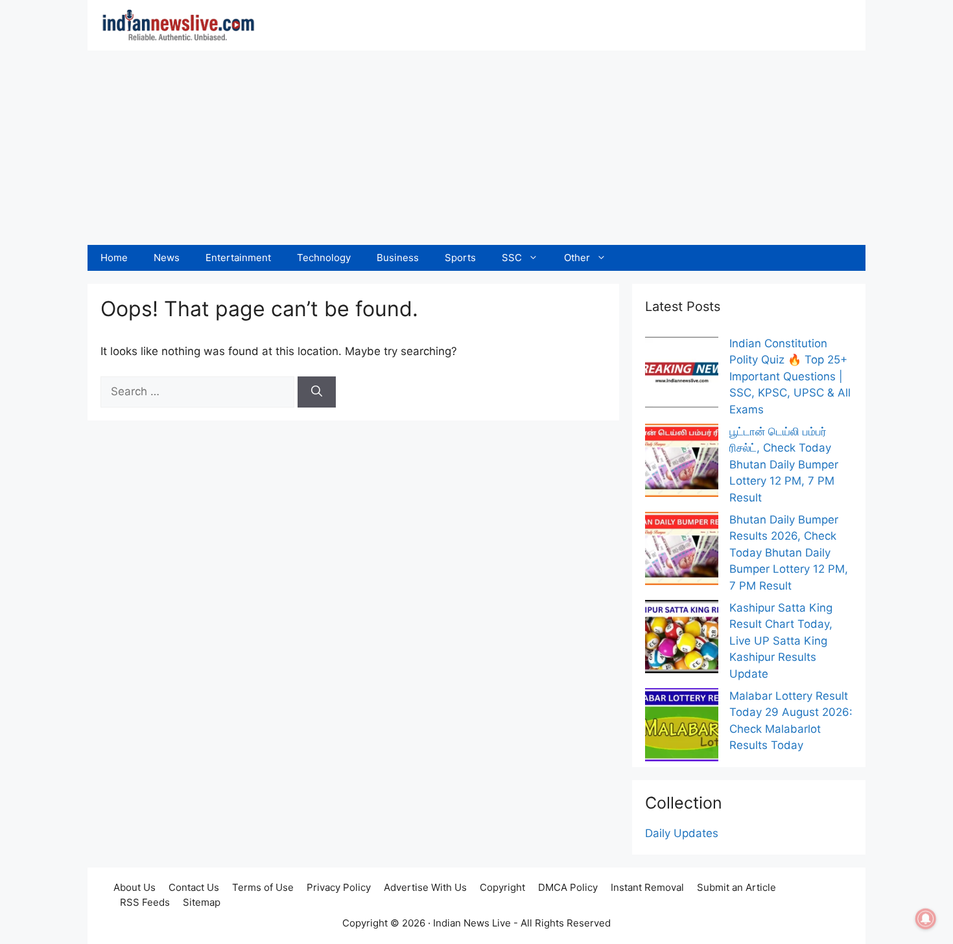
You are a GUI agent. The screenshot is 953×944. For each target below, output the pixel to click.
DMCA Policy (568, 887)
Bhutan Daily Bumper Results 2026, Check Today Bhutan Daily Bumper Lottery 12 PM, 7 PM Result (788, 552)
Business (398, 257)
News (167, 257)
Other (577, 257)
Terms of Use (263, 887)
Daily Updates (681, 833)
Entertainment (238, 257)
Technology (324, 257)
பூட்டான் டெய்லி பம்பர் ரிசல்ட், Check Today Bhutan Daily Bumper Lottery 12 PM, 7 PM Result (783, 464)
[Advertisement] (476, 147)
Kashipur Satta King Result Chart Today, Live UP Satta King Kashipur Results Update (780, 640)
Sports (460, 257)
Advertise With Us (425, 887)
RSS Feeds (145, 902)
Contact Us (194, 887)
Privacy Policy (339, 887)
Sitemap (201, 902)
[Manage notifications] (925, 918)
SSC (512, 257)
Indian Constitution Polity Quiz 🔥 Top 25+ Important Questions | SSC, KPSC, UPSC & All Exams (790, 376)
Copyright (502, 887)
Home (114, 257)
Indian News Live (472, 923)
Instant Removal (647, 887)
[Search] (317, 392)
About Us (134, 887)
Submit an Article (736, 887)
